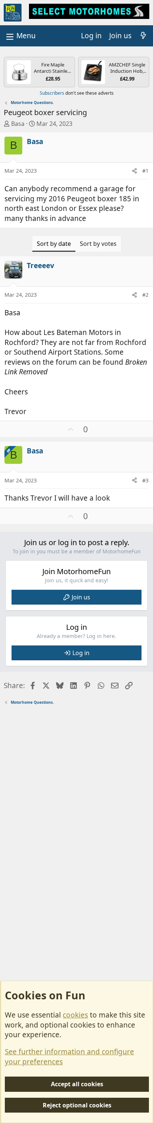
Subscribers (52, 93)
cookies (75, 1015)
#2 (145, 294)
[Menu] (20, 36)
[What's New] (143, 35)
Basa (18, 124)
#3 (145, 480)
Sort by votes (98, 244)
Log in (80, 653)
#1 (145, 170)
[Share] (134, 171)
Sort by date (54, 244)
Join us (81, 597)
